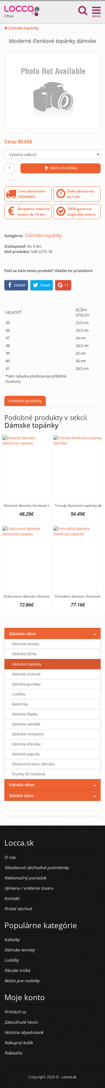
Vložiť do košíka (62, 167)
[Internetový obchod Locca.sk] (21, 9)
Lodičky (18, 694)
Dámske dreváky (26, 744)
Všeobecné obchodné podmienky (36, 867)
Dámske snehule (26, 674)
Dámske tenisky (25, 643)
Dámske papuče (26, 754)
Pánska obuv (22, 784)
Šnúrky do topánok (29, 774)
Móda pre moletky (22, 980)
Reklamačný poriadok (25, 878)
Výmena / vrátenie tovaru (28, 888)
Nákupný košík (18, 1042)
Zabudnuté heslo (21, 1022)
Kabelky (12, 939)
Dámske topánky (23, 28)
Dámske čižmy (24, 653)
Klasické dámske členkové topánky (33, 505)
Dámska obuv (22, 633)
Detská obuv (21, 795)
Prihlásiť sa (15, 1012)
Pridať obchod (18, 908)
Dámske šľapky (25, 714)
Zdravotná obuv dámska (33, 764)
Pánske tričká (17, 970)
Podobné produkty (25, 400)
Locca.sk (69, 1076)
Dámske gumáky (26, 684)
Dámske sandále (26, 724)
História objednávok (23, 1032)
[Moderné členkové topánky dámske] (52, 90)
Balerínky (20, 704)
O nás (10, 857)
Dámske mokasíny (28, 734)
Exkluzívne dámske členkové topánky (35, 596)
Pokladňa (13, 1053)
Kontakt (11, 898)
